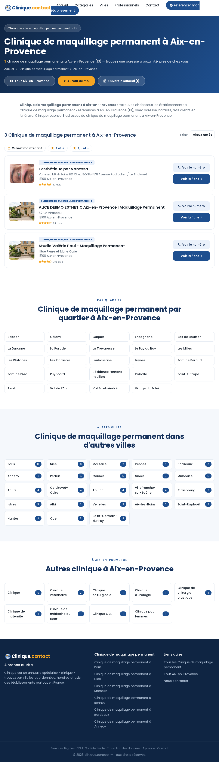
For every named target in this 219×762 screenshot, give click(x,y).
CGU (80, 748)
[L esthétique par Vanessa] (21, 173)
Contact (152, 5)
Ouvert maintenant (27, 148)
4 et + (59, 148)
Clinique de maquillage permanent (43, 69)
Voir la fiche (190, 179)
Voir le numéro (193, 167)
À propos (148, 748)
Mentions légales (63, 748)
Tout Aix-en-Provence (32, 81)
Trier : (185, 135)
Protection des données (124, 748)
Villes (104, 5)
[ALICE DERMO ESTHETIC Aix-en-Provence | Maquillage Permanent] (21, 211)
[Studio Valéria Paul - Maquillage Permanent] (21, 250)
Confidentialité (95, 748)
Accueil (62, 5)
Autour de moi (78, 81)
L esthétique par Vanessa (63, 169)
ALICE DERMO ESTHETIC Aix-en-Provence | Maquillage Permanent (101, 207)
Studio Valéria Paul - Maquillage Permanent (82, 245)
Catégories (83, 5)
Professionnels (127, 5)
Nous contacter (176, 681)
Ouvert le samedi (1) (123, 81)
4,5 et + (83, 148)
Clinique (31, 7)
